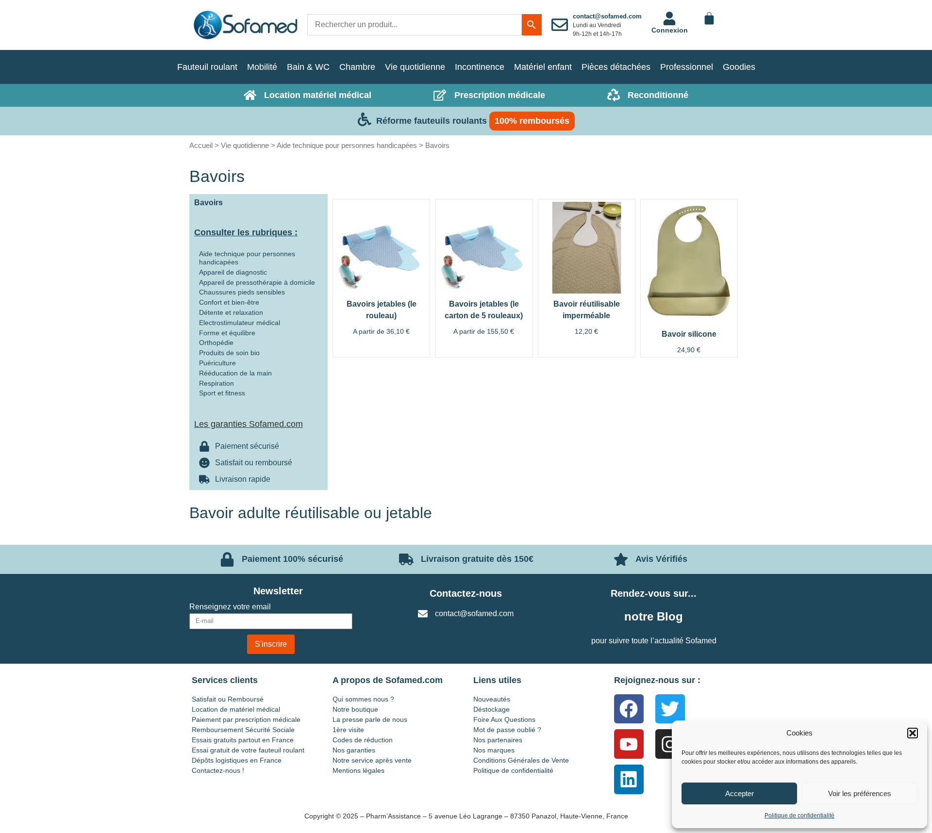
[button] (912, 733)
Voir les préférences (859, 793)
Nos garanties (354, 750)
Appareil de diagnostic (233, 272)
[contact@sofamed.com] (559, 24)
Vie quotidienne (415, 67)
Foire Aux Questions (504, 719)
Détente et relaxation (231, 312)
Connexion (669, 30)
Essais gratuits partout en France (243, 740)
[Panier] (709, 18)
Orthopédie (216, 342)
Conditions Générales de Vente (521, 760)
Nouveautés (491, 699)
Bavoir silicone (689, 334)
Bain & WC (308, 67)
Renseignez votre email (230, 607)
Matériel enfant (543, 67)
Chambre (357, 67)
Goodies (739, 67)
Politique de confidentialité (799, 815)
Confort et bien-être (229, 302)
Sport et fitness (222, 393)
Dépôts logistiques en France (237, 760)
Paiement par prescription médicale (246, 719)
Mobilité (262, 67)
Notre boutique (355, 709)
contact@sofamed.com (607, 16)
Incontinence (479, 67)
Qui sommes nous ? (363, 699)
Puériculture (217, 363)
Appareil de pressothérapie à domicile (257, 282)
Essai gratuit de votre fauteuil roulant (248, 750)
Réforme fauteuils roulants (431, 121)
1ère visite (348, 730)
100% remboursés (532, 121)
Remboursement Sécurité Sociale (243, 730)
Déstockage (491, 709)
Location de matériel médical (236, 709)
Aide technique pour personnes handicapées (347, 145)
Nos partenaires (497, 740)
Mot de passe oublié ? (507, 730)
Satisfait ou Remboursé (228, 699)
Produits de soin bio (229, 353)
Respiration (216, 383)
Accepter (739, 793)
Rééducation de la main (235, 373)
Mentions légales (358, 770)
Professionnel (686, 67)
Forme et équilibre (227, 333)
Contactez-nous (466, 593)
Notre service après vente (372, 760)
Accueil (201, 145)
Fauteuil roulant (207, 67)
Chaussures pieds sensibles (242, 292)
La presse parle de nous (370, 719)
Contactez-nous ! (218, 770)
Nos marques (494, 750)
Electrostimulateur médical (239, 323)
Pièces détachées (616, 67)
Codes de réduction (363, 740)
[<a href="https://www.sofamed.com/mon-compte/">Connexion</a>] (669, 18)
